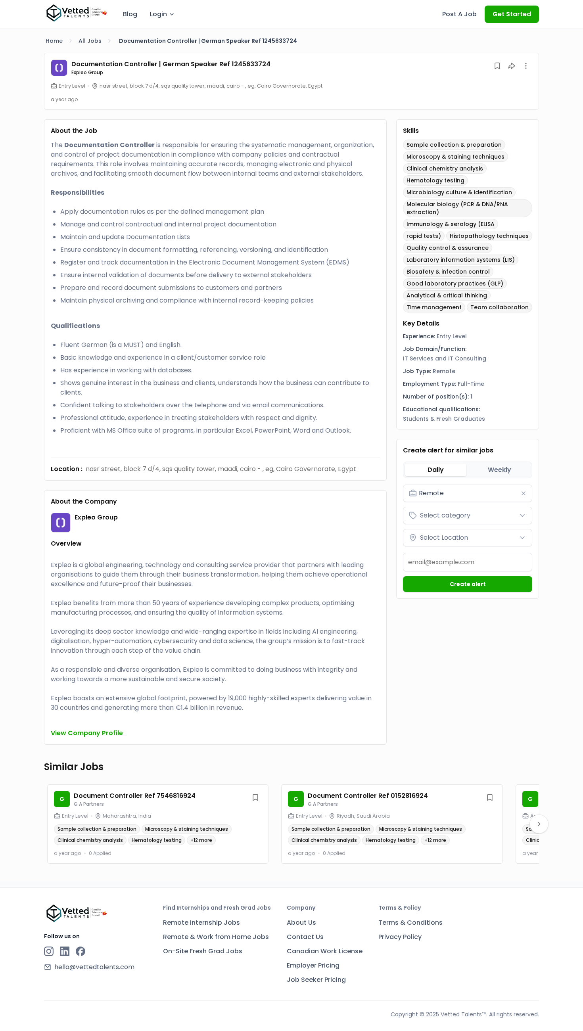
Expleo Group (87, 72)
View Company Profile (87, 733)
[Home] (76, 13)
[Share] (511, 65)
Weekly (499, 469)
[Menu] (526, 65)
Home (54, 41)
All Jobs (90, 41)
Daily (436, 469)
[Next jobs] (538, 824)
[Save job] (497, 65)
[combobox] (473, 493)
